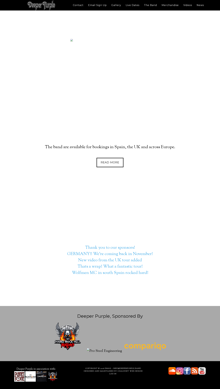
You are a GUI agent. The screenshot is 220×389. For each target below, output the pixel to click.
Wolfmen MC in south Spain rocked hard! (110, 273)
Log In (113, 374)
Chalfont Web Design (130, 371)
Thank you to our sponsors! (110, 248)
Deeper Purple (41, 5)
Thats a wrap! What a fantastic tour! (110, 267)
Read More (110, 80)
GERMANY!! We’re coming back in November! (110, 254)
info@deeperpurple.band (127, 368)
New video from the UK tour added (110, 260)
